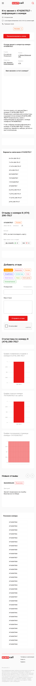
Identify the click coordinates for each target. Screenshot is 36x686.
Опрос (18, 278)
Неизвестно (8, 270)
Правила (22, 662)
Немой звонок (9, 278)
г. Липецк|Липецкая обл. (24, 55)
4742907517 (8, 222)
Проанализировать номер (16, 36)
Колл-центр (26, 278)
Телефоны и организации (27, 657)
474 (19, 63)
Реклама (27, 270)
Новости (22, 659)
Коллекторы (19, 274)
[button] (28, 476)
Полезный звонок (10, 281)
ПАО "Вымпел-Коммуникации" (9, 63)
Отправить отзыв (18, 318)
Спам (27, 274)
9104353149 (9, 483)
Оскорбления (9, 274)
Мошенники (18, 270)
